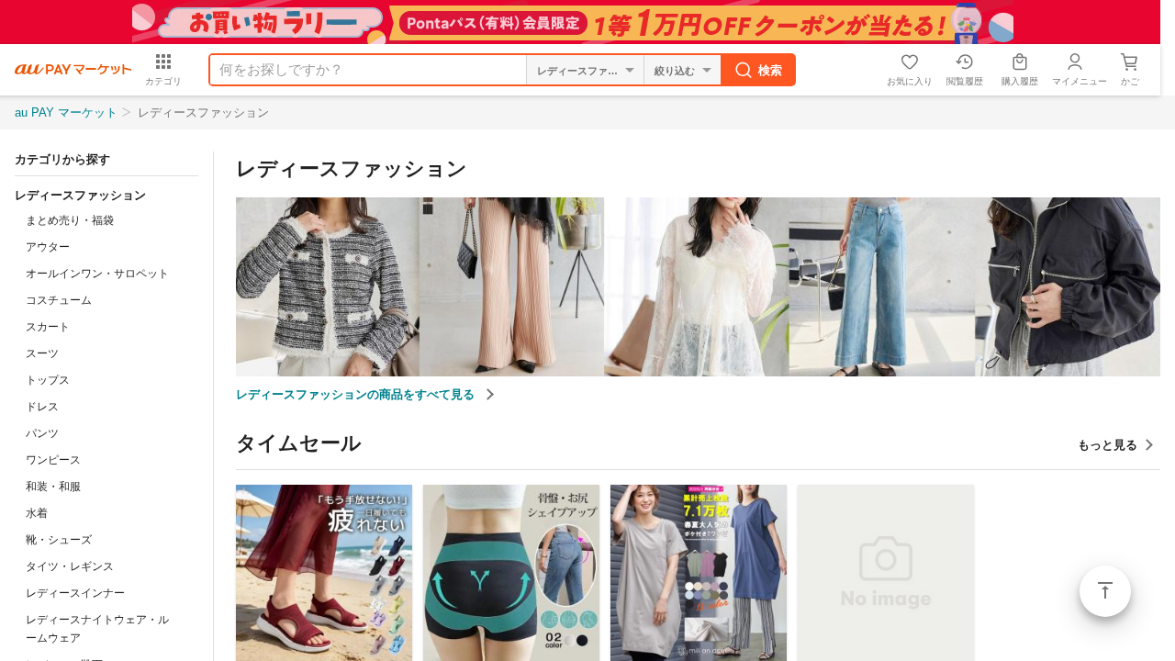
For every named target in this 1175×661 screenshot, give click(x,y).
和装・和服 (53, 486)
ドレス (42, 406)
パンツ (42, 433)
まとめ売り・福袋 (70, 220)
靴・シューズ (59, 539)
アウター (48, 247)
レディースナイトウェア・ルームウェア (97, 628)
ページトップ (1105, 591)
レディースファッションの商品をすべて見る (357, 394)
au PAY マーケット (66, 112)
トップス (48, 380)
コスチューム (59, 300)
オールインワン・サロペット (97, 273)
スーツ (42, 353)
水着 (37, 513)
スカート (48, 326)
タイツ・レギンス (70, 566)
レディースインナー (75, 593)
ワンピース (53, 460)
